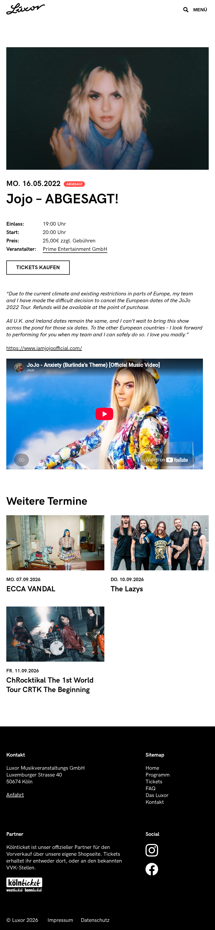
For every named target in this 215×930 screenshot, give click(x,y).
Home (152, 768)
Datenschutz (95, 920)
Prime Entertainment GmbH (75, 249)
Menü (200, 9)
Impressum (60, 920)
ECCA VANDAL (30, 589)
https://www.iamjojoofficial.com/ (44, 348)
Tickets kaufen (38, 267)
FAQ (150, 788)
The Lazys (127, 589)
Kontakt (155, 802)
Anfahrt (15, 795)
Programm (158, 775)
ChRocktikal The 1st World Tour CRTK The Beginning (50, 685)
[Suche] (186, 9)
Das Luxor (157, 795)
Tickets (154, 782)
